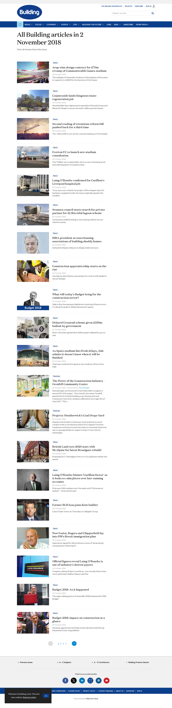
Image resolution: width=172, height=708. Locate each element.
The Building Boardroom (111, 6)
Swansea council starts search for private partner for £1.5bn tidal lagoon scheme (78, 211)
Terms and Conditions (55, 691)
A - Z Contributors (101, 662)
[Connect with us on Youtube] (107, 681)
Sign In (148, 6)
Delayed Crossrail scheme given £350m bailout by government (77, 324)
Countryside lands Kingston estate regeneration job (74, 97)
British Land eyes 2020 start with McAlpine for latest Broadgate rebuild (76, 448)
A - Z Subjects (65, 662)
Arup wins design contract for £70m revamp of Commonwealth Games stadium (79, 69)
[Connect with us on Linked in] (82, 681)
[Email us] (90, 681)
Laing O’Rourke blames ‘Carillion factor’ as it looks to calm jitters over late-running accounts (79, 478)
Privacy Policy (89, 691)
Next (74, 643)
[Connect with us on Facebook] (65, 681)
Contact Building (105, 691)
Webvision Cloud (92, 699)
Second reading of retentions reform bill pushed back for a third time (78, 125)
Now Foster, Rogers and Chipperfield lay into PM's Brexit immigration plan (78, 534)
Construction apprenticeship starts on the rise (79, 267)
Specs (139, 691)
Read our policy (29, 697)
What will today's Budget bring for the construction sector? (76, 295)
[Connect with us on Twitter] (74, 681)
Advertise (130, 691)
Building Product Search (138, 662)
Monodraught (84, 388)
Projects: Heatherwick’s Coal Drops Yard (78, 415)
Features (56, 376)
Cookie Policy (74, 691)
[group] (142, 24)
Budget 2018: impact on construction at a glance (78, 619)
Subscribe (139, 6)
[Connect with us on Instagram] (99, 681)
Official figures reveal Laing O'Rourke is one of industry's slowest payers (77, 562)
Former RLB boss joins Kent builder (75, 505)
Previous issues (26, 662)
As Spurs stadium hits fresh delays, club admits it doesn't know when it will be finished (78, 354)
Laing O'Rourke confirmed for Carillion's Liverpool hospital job (78, 182)
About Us (119, 691)
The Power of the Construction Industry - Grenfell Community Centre (78, 382)
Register (128, 6)
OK (46, 696)
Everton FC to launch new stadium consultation (74, 153)
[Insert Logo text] (29, 18)
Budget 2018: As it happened (70, 589)
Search (153, 13)
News (55, 63)
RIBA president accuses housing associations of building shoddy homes (76, 239)
